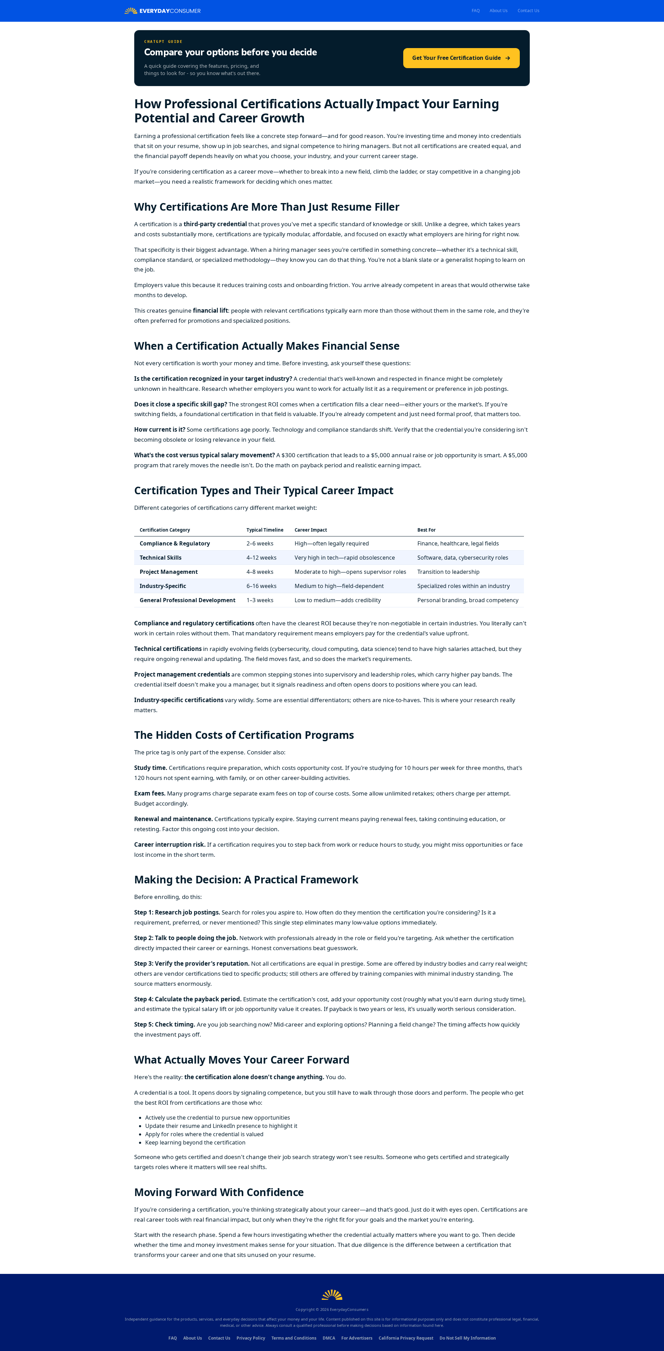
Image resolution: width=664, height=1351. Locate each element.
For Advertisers (356, 1338)
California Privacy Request (406, 1338)
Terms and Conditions (293, 1338)
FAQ (476, 10)
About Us (499, 10)
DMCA (329, 1338)
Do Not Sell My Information (468, 1338)
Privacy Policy (251, 1338)
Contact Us (529, 10)
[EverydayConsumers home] (162, 11)
